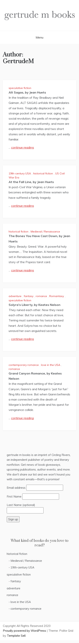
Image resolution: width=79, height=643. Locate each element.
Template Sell (16, 635)
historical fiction (43, 173)
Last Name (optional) (21, 505)
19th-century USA (20, 173)
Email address (16, 487)
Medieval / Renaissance (45, 231)
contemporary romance (24, 365)
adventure (15, 296)
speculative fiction (20, 88)
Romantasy (56, 296)
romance (41, 296)
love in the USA (50, 365)
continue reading (22, 147)
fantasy (28, 296)
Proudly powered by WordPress (25, 630)
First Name (14, 496)
